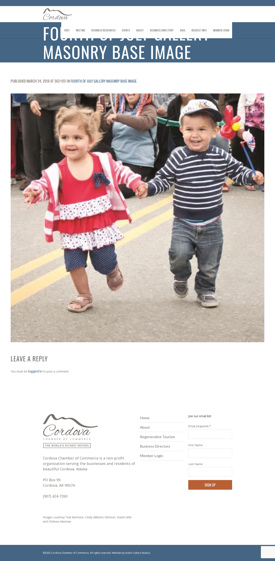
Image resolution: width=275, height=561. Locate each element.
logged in (35, 371)
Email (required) (199, 426)
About (145, 427)
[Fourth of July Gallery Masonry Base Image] (137, 217)
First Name (195, 445)
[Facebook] (222, 3)
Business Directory (155, 446)
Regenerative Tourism (157, 436)
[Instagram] (228, 3)
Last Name (195, 464)
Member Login (151, 455)
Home (145, 418)
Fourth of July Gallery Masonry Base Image (103, 81)
